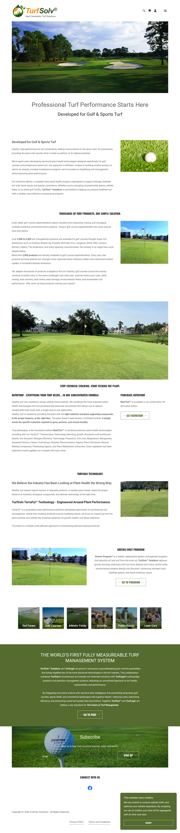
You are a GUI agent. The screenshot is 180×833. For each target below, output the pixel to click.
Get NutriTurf (135, 415)
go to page (90, 715)
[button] (149, 10)
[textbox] (77, 755)
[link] (34, 10)
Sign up (128, 755)
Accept (148, 822)
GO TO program (131, 582)
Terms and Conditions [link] (99, 822)
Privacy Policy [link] (77, 822)
